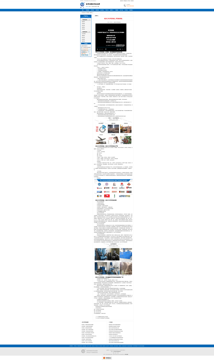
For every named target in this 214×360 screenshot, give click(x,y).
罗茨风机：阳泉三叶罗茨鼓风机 (87, 340)
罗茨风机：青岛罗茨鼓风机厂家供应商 (88, 332)
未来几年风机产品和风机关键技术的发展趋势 (116, 342)
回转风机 (97, 10)
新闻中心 (111, 10)
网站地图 (125, 0)
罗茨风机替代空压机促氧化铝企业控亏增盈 (116, 331)
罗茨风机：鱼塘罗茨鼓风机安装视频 (87, 324)
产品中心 (107, 10)
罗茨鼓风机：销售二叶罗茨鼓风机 (87, 342)
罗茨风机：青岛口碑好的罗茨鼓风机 (87, 337)
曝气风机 (83, 37)
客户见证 (121, 10)
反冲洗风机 (84, 33)
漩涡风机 (83, 27)
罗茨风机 (92, 10)
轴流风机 (83, 21)
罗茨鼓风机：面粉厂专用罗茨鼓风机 (87, 329)
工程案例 (116, 10)
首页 (82, 10)
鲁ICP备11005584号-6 (117, 351)
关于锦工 (128, 0)
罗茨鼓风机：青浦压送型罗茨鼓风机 (87, 331)
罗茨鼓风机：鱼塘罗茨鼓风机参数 (87, 326)
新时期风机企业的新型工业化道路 (114, 326)
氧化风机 (83, 39)
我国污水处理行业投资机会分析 (114, 340)
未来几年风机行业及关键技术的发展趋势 (115, 329)
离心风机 (102, 10)
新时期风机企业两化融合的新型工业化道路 (116, 339)
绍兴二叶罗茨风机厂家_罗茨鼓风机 (103, 318)
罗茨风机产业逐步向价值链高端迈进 (114, 332)
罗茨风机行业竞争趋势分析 (113, 334)
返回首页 (121, 0)
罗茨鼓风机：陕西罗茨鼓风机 (86, 339)
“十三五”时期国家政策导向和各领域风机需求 (116, 337)
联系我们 (132, 0)
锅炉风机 (83, 41)
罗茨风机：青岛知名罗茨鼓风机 (87, 334)
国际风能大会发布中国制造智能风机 (114, 324)
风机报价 (87, 10)
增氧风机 (83, 35)
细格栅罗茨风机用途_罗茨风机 (103, 316)
